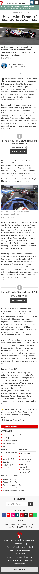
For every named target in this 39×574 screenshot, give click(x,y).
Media (30, 524)
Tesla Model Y (8, 465)
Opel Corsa (7, 462)
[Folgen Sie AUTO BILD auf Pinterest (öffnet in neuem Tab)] (22, 515)
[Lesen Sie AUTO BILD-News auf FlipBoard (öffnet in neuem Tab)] (31, 515)
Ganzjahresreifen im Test (12, 485)
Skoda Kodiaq (8, 468)
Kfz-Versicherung (26, 454)
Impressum (9, 557)
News (6, 3)
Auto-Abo (6, 447)
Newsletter (19, 499)
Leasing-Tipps (25, 456)
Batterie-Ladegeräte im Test (13, 491)
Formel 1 (22, 3)
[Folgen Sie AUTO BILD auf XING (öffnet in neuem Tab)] (17, 515)
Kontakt (19, 557)
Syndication (21, 524)
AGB (6, 540)
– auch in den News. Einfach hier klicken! (17, 7)
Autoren (28, 560)
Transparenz (29, 557)
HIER (6, 404)
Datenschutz (15, 540)
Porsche (27, 393)
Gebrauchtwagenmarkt (12, 435)
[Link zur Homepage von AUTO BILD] (1, 2)
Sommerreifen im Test (11, 479)
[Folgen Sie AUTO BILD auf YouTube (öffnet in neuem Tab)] (8, 515)
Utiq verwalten (19, 554)
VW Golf (6, 456)
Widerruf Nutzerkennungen (19, 550)
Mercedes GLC (8, 459)
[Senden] (30, 504)
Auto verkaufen (9, 444)
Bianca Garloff (17, 64)
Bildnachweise (19, 564)
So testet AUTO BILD (15, 560)
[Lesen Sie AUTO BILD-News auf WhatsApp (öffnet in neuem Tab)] (35, 515)
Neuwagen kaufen (10, 441)
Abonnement (10, 524)
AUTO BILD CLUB (25, 527)
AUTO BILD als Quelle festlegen (12, 420)
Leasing (6, 438)
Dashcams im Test (10, 488)
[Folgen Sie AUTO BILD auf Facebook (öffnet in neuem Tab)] (4, 515)
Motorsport (13, 3)
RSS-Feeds (12, 527)
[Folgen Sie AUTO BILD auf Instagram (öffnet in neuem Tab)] (13, 515)
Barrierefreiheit (19, 544)
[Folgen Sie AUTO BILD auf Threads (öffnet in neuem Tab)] (26, 515)
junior (28, 118)
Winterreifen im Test (11, 482)
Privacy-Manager (28, 540)
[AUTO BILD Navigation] (36, 2)
